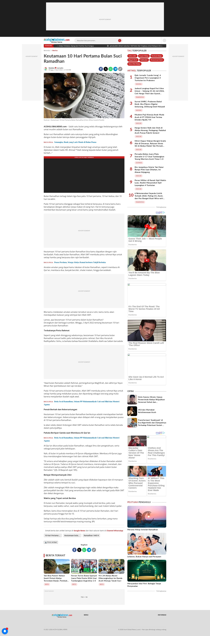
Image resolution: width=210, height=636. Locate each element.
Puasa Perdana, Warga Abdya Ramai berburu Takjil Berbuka (80, 262)
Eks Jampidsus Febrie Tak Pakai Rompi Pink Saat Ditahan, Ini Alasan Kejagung (149, 169)
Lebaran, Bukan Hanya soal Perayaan (144, 557)
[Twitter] (106, 69)
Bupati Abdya (144, 56)
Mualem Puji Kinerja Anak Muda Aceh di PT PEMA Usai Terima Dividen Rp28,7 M (149, 117)
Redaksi (52, 68)
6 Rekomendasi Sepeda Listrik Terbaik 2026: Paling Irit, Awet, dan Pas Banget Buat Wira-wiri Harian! (149, 197)
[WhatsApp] (110, 69)
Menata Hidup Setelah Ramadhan (142, 530)
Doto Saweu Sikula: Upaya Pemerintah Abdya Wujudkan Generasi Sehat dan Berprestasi (151, 401)
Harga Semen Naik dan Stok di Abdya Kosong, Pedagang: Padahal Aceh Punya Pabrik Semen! (150, 130)
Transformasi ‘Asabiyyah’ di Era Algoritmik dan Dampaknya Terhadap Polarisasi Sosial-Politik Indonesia (152, 424)
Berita (54, 50)
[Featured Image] (84, 96)
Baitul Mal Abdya (134, 64)
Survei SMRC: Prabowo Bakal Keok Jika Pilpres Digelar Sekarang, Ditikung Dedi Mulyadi (150, 104)
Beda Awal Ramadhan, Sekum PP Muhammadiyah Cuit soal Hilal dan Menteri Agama (81, 403)
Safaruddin (132, 56)
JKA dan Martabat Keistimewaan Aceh (147, 411)
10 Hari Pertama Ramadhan (53, 535)
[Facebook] (101, 69)
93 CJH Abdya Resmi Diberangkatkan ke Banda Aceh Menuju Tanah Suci (110, 578)
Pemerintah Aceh (157, 60)
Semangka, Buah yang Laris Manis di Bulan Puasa (75, 142)
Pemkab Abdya (157, 56)
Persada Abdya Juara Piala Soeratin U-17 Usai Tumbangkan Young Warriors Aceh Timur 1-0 (149, 156)
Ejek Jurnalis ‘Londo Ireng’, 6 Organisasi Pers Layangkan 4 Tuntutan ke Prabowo (148, 77)
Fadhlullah (144, 60)
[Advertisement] (105, 19)
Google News (79, 530)
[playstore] (67, 623)
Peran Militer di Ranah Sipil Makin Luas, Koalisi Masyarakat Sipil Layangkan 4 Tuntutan (150, 182)
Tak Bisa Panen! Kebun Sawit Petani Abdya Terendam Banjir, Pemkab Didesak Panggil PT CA (55, 579)
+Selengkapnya (161, 207)
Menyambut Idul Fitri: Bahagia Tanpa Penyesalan (144, 585)
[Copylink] (120, 69)
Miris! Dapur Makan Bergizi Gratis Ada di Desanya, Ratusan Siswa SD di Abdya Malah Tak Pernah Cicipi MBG (150, 144)
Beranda (47, 50)
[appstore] (56, 623)
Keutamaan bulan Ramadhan (72, 535)
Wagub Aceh (133, 60)
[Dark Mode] (164, 40)
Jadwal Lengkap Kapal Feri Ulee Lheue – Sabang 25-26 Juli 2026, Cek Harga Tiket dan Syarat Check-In (149, 92)
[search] (119, 40)
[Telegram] (115, 69)
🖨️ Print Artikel (51, 542)
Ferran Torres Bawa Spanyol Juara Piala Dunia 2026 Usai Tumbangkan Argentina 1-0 (84, 578)
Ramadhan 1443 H (91, 535)
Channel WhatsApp (114, 530)
